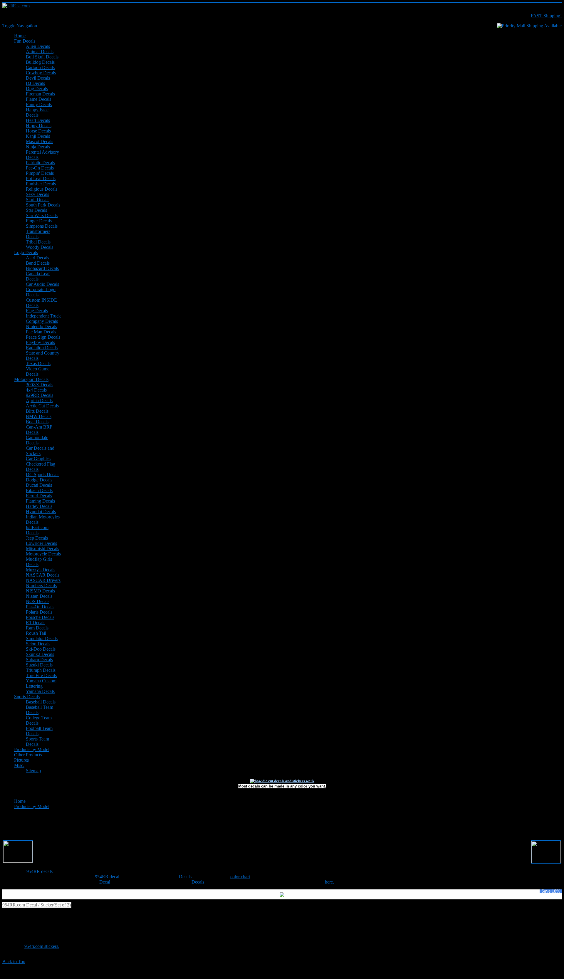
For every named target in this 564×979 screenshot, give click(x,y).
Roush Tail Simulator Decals (42, 636)
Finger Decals (39, 220)
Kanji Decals (38, 136)
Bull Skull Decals (42, 56)
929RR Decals (39, 395)
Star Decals (36, 210)
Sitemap (33, 770)
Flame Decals (38, 99)
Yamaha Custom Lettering (41, 683)
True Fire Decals (41, 675)
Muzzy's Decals (40, 569)
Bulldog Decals (40, 62)
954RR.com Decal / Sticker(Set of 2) (36, 904)
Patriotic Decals (40, 162)
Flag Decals (37, 310)
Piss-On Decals (40, 606)
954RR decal (107, 876)
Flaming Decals (40, 500)
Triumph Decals (41, 670)
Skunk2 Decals (40, 654)
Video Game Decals (37, 371)
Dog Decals (37, 88)
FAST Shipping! (546, 15)
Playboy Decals (40, 342)
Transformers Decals (38, 234)
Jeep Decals (37, 537)
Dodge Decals (39, 479)
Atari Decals (37, 257)
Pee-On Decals (40, 167)
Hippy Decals (38, 125)
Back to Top (13, 961)
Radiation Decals (42, 347)
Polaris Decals (39, 611)
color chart (240, 876)
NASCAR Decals (42, 574)
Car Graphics (38, 458)
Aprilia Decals (39, 400)
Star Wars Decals (42, 215)
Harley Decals (39, 506)
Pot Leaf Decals (41, 178)
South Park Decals (43, 204)
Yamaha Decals (40, 691)
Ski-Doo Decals (41, 648)
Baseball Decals (41, 701)
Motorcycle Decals (43, 553)
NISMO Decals (40, 590)
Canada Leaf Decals (38, 276)
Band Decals (38, 263)
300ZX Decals (39, 384)
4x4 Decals (36, 389)
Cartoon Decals (40, 67)
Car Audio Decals (42, 284)
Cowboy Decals (41, 72)
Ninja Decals (38, 146)
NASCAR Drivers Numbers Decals (43, 583)
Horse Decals (38, 130)
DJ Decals (35, 83)
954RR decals (39, 871)
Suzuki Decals (39, 664)
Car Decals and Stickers (40, 451)
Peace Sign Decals (43, 337)
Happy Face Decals (37, 112)
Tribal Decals (38, 241)
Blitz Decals (37, 411)
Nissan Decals (39, 596)
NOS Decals (37, 601)
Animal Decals (39, 51)
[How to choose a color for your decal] (282, 781)
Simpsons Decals (42, 226)
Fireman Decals (40, 93)
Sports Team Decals (37, 741)
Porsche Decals (40, 617)
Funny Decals (39, 104)
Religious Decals (41, 189)
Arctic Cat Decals (42, 405)
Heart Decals (38, 120)
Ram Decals (37, 627)
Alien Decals (38, 46)
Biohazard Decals (42, 268)
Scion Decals (38, 643)
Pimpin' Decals (40, 173)
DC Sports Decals (42, 474)
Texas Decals (38, 363)
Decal (104, 881)
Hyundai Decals (41, 511)
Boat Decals (37, 421)
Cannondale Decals (37, 440)
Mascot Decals (39, 141)
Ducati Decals (39, 485)
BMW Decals (38, 416)
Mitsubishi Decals (42, 548)
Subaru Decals (39, 659)
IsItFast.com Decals (37, 530)
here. (329, 881)
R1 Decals (35, 622)
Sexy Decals (37, 194)
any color (298, 786)
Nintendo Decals (41, 326)
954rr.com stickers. (41, 946)
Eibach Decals (39, 490)
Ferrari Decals (39, 495)
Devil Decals (38, 77)
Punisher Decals (41, 183)
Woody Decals (39, 247)
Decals (185, 876)
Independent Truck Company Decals (43, 318)
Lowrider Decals (41, 543)
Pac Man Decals (41, 331)
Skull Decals (37, 199)
